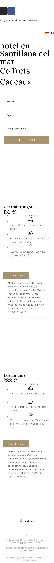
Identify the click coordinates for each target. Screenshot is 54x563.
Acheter (16, 275)
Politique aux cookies (27, 560)
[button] (27, 27)
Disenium (40, 542)
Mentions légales (14, 557)
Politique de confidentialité (35, 557)
